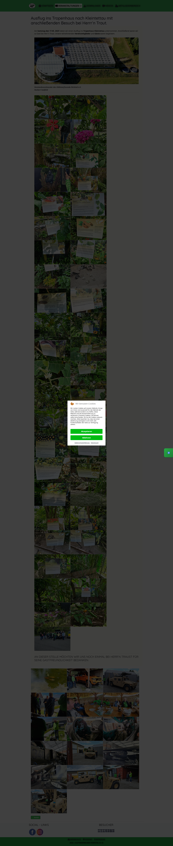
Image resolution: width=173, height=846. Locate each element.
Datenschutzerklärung (82, 443)
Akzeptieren (86, 431)
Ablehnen (86, 437)
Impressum (95, 443)
